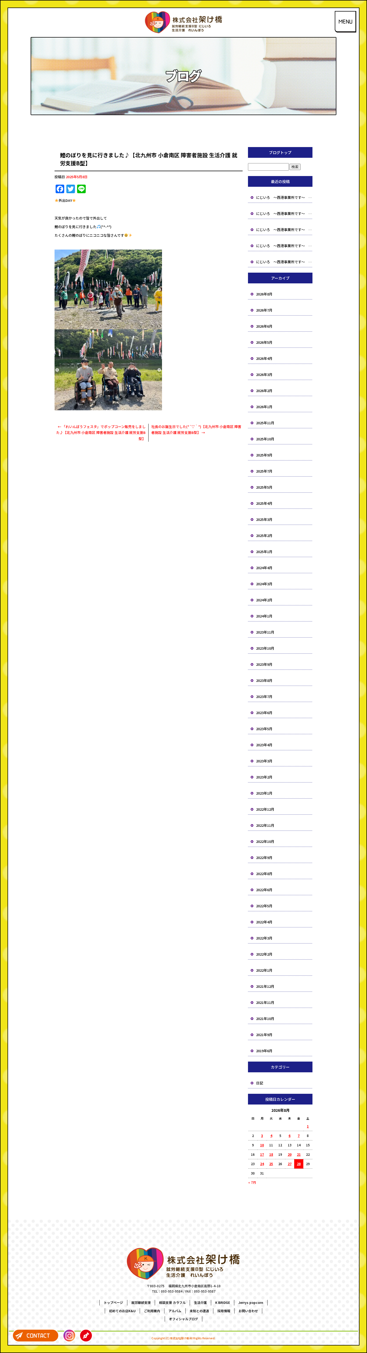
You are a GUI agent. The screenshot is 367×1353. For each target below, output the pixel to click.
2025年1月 (264, 551)
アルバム (174, 1310)
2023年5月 (264, 728)
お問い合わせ (248, 1310)
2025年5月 (264, 487)
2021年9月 (264, 1034)
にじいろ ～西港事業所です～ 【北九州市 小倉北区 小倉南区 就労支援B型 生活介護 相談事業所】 (284, 197)
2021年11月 (265, 1002)
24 (262, 1163)
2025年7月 (264, 471)
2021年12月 (265, 986)
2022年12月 (265, 809)
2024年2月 (264, 599)
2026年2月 (264, 390)
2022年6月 (264, 889)
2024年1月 (264, 616)
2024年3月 (264, 583)
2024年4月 (264, 567)
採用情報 (223, 1310)
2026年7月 (264, 310)
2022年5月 (264, 905)
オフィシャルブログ (183, 1319)
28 (299, 1163)
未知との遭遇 (199, 1310)
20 (290, 1154)
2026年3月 (264, 374)
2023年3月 (264, 760)
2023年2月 (264, 777)
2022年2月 (264, 954)
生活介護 (200, 1302)
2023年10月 (265, 648)
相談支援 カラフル (172, 1302)
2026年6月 (264, 326)
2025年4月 (264, 503)
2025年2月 (264, 535)
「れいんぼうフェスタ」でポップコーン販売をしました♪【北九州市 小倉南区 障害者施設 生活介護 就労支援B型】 (101, 432)
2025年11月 (265, 422)
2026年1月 (264, 406)
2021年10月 (265, 1018)
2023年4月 (264, 744)
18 (271, 1154)
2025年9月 (264, 455)
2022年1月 (264, 970)
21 (299, 1154)
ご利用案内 (152, 1310)
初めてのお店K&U (122, 1310)
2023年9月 (264, 664)
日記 (259, 1082)
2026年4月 (264, 358)
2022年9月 (264, 857)
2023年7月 (264, 696)
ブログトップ (280, 152)
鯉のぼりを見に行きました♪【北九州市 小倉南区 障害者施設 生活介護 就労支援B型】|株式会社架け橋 (183, 4)
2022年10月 (265, 841)
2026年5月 (264, 342)
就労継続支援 (141, 1302)
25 (271, 1163)
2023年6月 (264, 712)
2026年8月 (264, 294)
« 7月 (252, 1182)
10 (262, 1145)
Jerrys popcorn (250, 1302)
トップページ (113, 1302)
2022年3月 (264, 938)
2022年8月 (264, 873)
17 (262, 1154)
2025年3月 (264, 519)
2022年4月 (264, 921)
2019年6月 (264, 1050)
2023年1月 (264, 793)
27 (290, 1163)
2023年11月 (265, 632)
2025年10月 (265, 438)
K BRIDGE (222, 1302)
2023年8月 (264, 680)
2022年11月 (265, 825)
